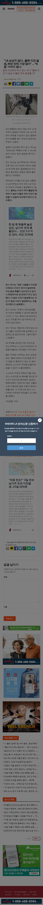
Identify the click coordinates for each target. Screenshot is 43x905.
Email (9, 436)
